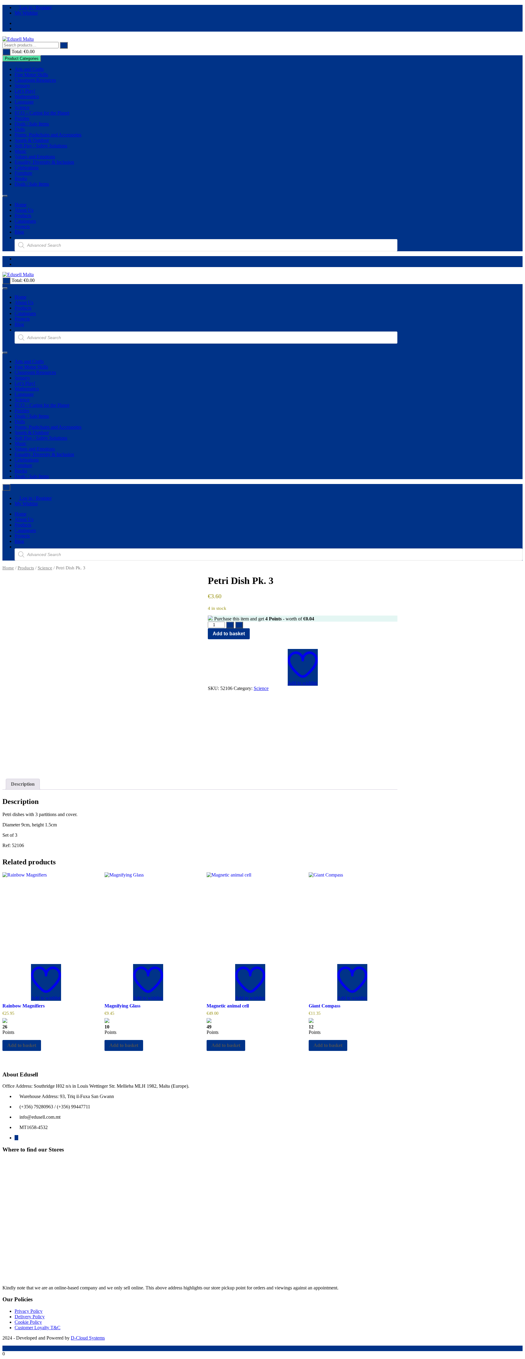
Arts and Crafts (29, 69)
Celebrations (27, 167)
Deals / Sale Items (32, 123)
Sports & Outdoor (32, 140)
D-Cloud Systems (88, 1337)
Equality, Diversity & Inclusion (44, 162)
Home (20, 204)
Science (22, 107)
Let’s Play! (25, 91)
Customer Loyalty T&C (37, 1327)
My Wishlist (26, 12)
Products (23, 215)
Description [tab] (23, 784)
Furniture (23, 173)
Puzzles (22, 118)
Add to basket (229, 633)
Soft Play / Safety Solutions (41, 145)
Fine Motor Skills (31, 74)
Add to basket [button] (21, 1045)
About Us (24, 210)
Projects (22, 226)
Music (20, 151)
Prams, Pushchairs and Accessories (48, 134)
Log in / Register (35, 7)
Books (21, 178)
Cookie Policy (28, 1322)
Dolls (20, 129)
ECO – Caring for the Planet (42, 112)
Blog (19, 232)
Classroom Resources (35, 80)
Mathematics (27, 96)
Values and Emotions (35, 156)
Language (24, 102)
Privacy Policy (29, 1311)
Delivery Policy (30, 1316)
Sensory (22, 85)
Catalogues (25, 221)
